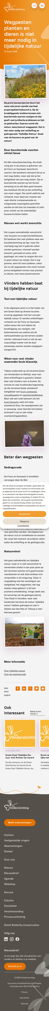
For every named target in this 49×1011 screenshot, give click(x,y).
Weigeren (24, 521)
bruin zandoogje (29, 391)
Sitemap (24, 1003)
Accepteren (24, 514)
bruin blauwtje (11, 402)
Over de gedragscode (15, 674)
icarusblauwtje (11, 395)
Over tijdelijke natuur (14, 671)
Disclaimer (24, 998)
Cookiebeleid (23, 526)
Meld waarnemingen (19, 822)
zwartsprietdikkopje (32, 395)
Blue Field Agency (31, 986)
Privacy (24, 992)
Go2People (36, 983)
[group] (20, 746)
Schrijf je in (15, 966)
